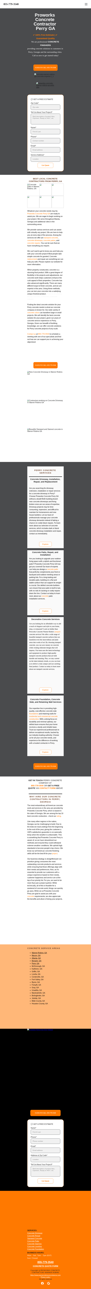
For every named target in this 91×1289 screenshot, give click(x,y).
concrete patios (49, 240)
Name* (33, 127)
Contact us (31, 334)
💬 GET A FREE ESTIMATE (42, 99)
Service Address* (37, 155)
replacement (32, 259)
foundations (33, 714)
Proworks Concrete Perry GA (38, 214)
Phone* (34, 137)
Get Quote (45, 165)
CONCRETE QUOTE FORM (45, 1266)
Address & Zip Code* (39, 1155)
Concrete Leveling (34, 1246)
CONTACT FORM (47, 788)
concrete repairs (33, 243)
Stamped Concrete (34, 1238)
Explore (45, 544)
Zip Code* (35, 103)
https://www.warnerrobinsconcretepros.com (45, 1275)
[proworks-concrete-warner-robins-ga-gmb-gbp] (45, 86)
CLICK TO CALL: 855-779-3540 (45, 67)
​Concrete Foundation (35, 1249)
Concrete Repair (33, 1236)
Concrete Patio (33, 1241)
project (54, 853)
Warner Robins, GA (39, 953)
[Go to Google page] (48, 1283)
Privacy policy (45, 1277)
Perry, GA (35, 963)
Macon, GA (36, 955)
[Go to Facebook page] (42, 1283)
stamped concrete (51, 238)
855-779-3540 (43, 334)
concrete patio (52, 569)
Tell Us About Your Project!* (41, 112)
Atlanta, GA (36, 958)
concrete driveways (35, 240)
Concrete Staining (34, 1244)
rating (58, 816)
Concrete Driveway (34, 1233)
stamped (57, 632)
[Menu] (86, 4)
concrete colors (33, 313)
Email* (33, 146)
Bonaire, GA (36, 961)
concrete (45, 596)
